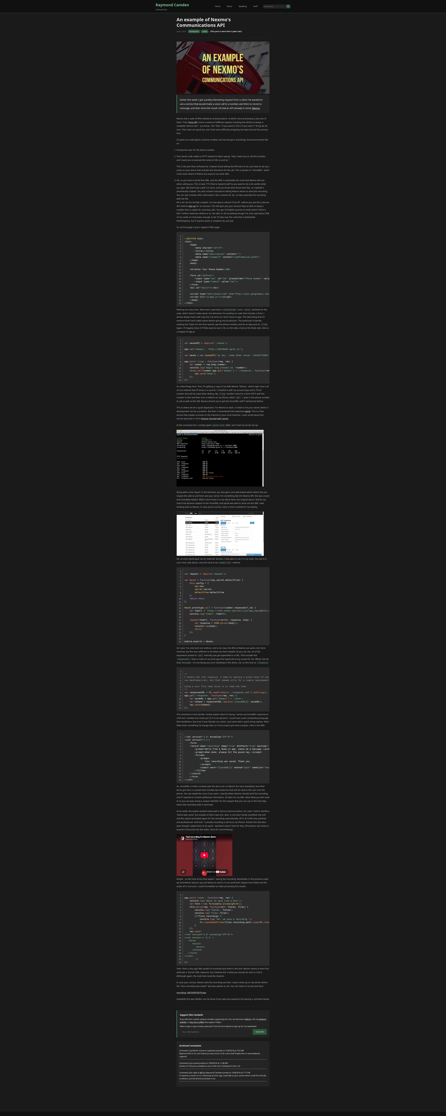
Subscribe (260, 1032)
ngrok (247, 411)
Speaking (243, 6)
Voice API (192, 122)
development (194, 31)
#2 (201, 1072)
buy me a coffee (197, 1022)
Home (217, 6)
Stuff (255, 6)
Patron (248, 1019)
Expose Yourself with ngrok (214, 418)
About (229, 6)
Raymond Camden (172, 4)
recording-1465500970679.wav (191, 992)
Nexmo (256, 108)
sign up (192, 206)
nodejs (204, 31)
